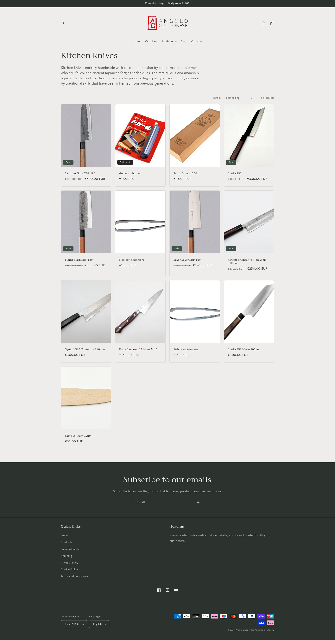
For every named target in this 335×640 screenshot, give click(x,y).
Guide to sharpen (130, 173)
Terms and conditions (74, 576)
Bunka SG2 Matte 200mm (244, 349)
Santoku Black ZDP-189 (80, 173)
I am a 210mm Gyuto (78, 436)
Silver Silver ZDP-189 (187, 260)
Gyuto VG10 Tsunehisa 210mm (85, 349)
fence (64, 535)
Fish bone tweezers (131, 260)
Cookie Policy (69, 569)
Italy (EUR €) (72, 624)
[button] (65, 23)
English (97, 624)
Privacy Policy (69, 562)
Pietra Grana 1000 (185, 173)
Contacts (66, 542)
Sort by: (217, 97)
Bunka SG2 (235, 173)
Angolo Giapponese (245, 630)
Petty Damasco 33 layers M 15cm (140, 349)
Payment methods (72, 549)
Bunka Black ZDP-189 (79, 260)
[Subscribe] (198, 502)
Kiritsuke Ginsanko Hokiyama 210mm (247, 261)
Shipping (66, 556)
